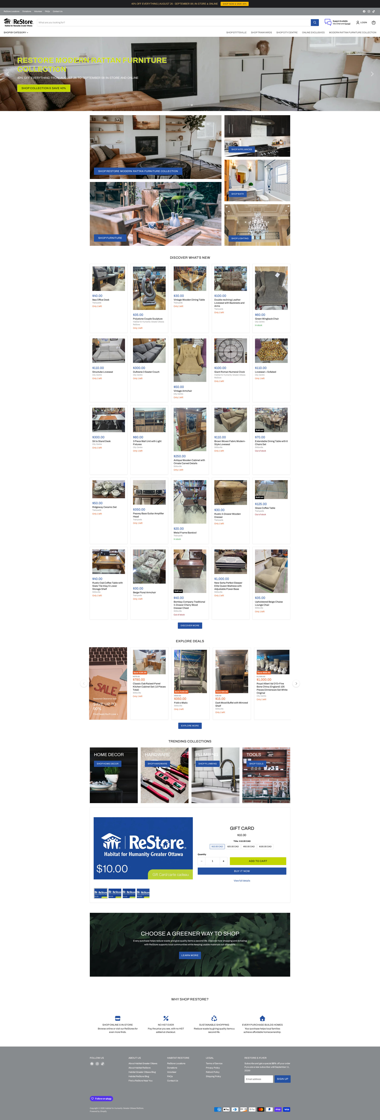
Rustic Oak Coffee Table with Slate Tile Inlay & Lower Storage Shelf (107, 586)
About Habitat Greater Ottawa (143, 1063)
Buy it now (242, 871)
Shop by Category (15, 32)
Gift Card (242, 828)
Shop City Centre (287, 32)
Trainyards (96, 303)
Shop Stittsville (236, 32)
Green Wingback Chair (267, 318)
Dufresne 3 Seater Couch (146, 372)
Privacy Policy (213, 1068)
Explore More (190, 726)
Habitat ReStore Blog (139, 1076)
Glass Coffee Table (265, 508)
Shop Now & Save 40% (38, 83)
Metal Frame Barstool (185, 532)
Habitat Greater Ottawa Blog (142, 1072)
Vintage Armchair (183, 391)
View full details (242, 880)
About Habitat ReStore (140, 1068)
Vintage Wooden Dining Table (189, 299)
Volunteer (38, 11)
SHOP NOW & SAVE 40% (235, 4)
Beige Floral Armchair (144, 592)
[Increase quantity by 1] (223, 861)
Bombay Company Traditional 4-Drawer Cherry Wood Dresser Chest (189, 605)
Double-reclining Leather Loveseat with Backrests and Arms (229, 302)
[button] (362, 22)
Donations (26, 11)
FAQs (47, 11)
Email (347, 24)
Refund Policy (213, 1072)
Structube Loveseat (102, 372)
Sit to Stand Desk (101, 441)
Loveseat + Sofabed (265, 372)
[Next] (296, 683)
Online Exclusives (313, 32)
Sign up (282, 1079)
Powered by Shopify (98, 1111)
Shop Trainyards (261, 32)
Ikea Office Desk (100, 299)
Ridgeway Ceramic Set (104, 507)
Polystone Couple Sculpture (148, 318)
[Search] (315, 22)
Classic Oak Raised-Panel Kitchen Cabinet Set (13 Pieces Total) (149, 686)
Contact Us (57, 11)
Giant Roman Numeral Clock (229, 372)
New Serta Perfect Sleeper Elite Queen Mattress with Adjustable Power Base (228, 586)
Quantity (202, 854)
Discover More (190, 625)
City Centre (260, 322)
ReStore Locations (11, 11)
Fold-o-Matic (181, 702)
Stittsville (178, 466)
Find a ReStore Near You (140, 1080)
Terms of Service (214, 1063)
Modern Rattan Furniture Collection (352, 32)
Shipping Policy (213, 1076)
